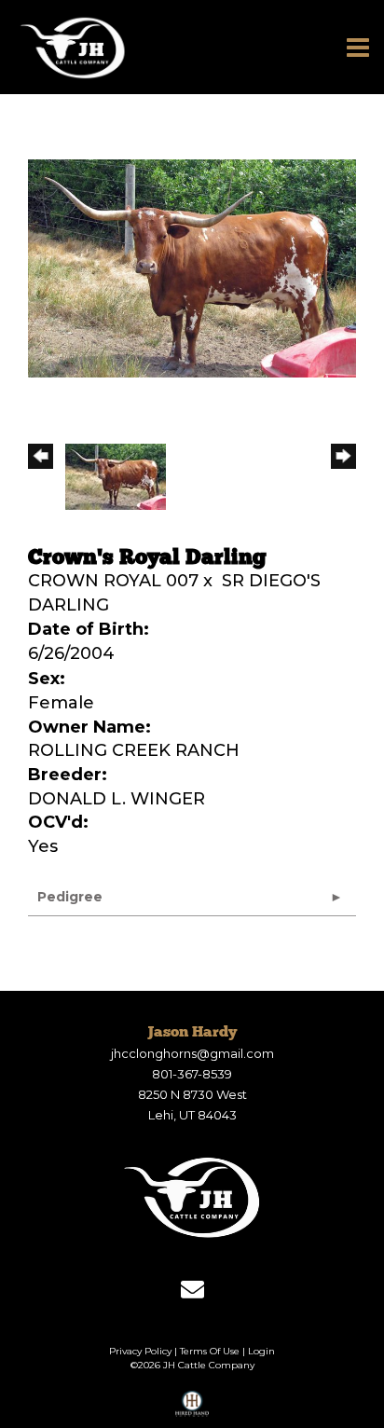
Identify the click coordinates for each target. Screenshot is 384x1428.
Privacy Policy (140, 1351)
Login (261, 1351)
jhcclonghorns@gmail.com (192, 1053)
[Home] (192, 1197)
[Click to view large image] (192, 267)
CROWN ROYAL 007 (113, 580)
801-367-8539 (192, 1073)
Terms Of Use (210, 1351)
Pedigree (70, 896)
